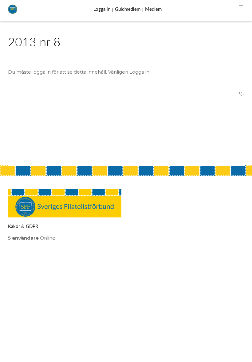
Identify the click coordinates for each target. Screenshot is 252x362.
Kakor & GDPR (23, 226)
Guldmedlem (127, 9)
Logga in (101, 9)
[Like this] (241, 94)
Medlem (153, 9)
